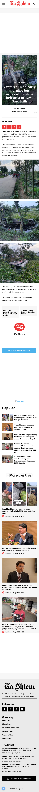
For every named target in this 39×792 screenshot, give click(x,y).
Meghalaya (6, 753)
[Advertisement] (19, 33)
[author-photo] (3, 516)
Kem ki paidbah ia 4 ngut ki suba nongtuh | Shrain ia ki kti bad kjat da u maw (25, 417)
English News (19, 82)
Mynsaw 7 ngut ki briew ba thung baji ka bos (28, 312)
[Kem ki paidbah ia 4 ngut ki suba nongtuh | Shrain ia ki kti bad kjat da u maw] (7, 417)
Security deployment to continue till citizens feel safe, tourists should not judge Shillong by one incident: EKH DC (25, 448)
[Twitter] (9, 127)
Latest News (6, 771)
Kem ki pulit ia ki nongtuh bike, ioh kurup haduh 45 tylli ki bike (10, 313)
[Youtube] (22, 709)
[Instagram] (10, 709)
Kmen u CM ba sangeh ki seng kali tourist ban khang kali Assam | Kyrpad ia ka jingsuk (25, 437)
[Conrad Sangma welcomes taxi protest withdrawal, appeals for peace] (7, 427)
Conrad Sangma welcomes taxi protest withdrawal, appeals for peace (24, 427)
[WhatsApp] (19, 127)
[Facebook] (4, 127)
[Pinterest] (14, 127)
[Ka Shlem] (19, 327)
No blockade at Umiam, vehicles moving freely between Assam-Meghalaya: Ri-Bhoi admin (24, 459)
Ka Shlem (21, 108)
